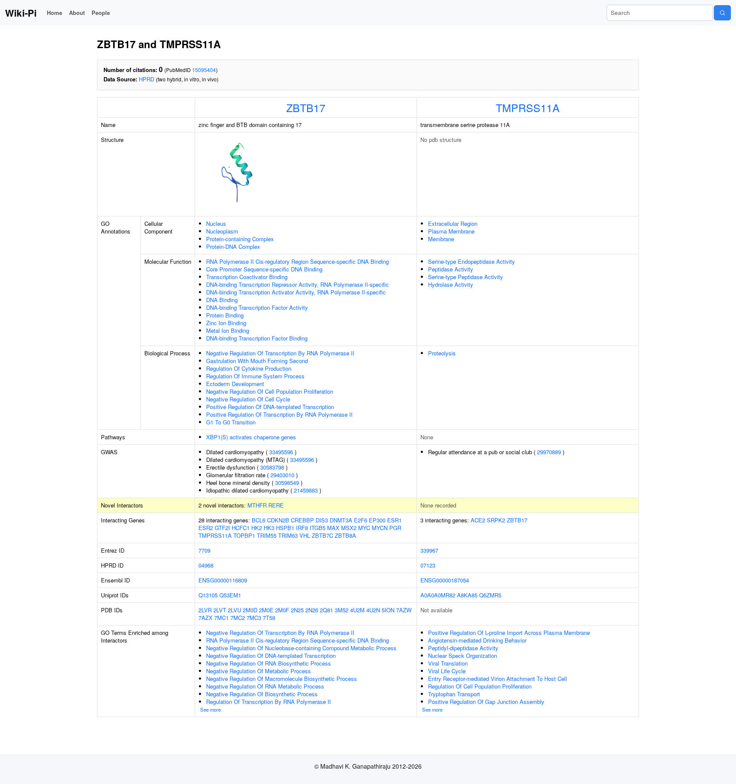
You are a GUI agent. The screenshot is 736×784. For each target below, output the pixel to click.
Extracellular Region (452, 223)
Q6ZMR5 (490, 595)
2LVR (205, 610)
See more (210, 709)
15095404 (204, 69)
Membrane (441, 239)
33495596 (281, 452)
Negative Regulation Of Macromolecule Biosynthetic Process (281, 678)
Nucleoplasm (222, 231)
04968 (205, 565)
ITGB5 (317, 528)
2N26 (311, 610)
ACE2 (478, 520)
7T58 (269, 618)
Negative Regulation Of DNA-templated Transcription (271, 655)
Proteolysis (442, 353)
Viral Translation (448, 663)
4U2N (373, 610)
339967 (429, 550)
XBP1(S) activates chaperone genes (251, 437)
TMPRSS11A (528, 107)
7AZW (403, 610)
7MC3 (254, 618)
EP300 (377, 520)
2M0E (266, 610)
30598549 (287, 482)
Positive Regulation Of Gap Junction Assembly (486, 702)
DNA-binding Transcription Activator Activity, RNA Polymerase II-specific (296, 292)
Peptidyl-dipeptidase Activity (463, 648)
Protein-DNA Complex (233, 246)
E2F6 (360, 520)
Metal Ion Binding (227, 330)
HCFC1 (241, 528)
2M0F (282, 610)
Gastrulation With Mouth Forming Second (257, 361)
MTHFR (257, 505)
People (101, 13)
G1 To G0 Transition (231, 422)
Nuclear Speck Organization (462, 655)
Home (54, 13)
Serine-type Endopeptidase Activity (471, 261)
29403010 (282, 475)
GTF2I (222, 528)
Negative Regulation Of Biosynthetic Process (262, 694)
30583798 (272, 467)
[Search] (722, 12)
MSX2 (348, 528)
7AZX (205, 618)
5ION (388, 610)
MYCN (380, 528)
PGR (395, 528)
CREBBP (302, 520)
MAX (333, 528)
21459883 (306, 490)
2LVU (234, 610)
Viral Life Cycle (447, 671)
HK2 (256, 528)
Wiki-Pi (21, 13)
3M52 (341, 610)
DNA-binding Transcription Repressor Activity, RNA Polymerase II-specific (297, 284)
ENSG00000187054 (444, 580)
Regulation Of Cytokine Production (248, 368)
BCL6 (258, 520)
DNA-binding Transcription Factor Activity (257, 307)
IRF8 (302, 528)
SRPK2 (496, 520)
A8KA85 (467, 595)
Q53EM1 (230, 595)
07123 (427, 565)
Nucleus (216, 223)
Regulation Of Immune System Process (255, 376)
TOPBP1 (244, 535)
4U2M (357, 610)
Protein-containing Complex (240, 239)
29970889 (549, 452)
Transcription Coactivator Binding (247, 277)
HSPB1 (285, 528)
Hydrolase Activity (450, 284)
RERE (276, 505)
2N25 (297, 610)
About (77, 13)
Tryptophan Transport (454, 694)
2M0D (250, 610)
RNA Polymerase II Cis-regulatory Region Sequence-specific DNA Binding (297, 261)
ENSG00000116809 (222, 580)
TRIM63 (288, 535)
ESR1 (394, 520)
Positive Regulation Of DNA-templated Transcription (270, 407)
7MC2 (237, 618)
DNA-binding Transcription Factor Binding (257, 338)
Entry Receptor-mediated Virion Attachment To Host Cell (497, 678)
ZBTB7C (322, 535)
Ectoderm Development (235, 384)
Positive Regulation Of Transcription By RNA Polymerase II (279, 414)
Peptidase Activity (450, 269)
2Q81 (326, 610)
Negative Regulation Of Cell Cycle (248, 399)
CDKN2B (278, 520)
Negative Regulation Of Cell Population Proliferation (269, 391)
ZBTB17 (305, 107)
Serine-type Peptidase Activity (465, 277)
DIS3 (322, 520)
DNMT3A (341, 520)
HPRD (146, 79)
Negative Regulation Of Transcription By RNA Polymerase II (280, 353)
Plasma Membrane (451, 231)
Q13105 (208, 595)
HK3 (269, 528)
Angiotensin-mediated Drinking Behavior (477, 640)
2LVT (219, 610)
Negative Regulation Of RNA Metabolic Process (265, 686)
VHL (304, 535)
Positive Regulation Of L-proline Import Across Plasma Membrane (509, 632)
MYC (364, 528)
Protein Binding (225, 315)
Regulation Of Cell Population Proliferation (480, 686)
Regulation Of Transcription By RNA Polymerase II (268, 702)
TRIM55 (266, 535)
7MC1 (221, 618)
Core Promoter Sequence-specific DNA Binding (264, 269)
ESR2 (205, 528)
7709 (204, 550)
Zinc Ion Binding (226, 323)
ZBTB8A (345, 535)
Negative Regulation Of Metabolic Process (258, 671)
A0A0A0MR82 (437, 595)
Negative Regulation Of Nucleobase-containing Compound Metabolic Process (301, 648)
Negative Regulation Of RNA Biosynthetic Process (268, 663)
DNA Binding (222, 300)
